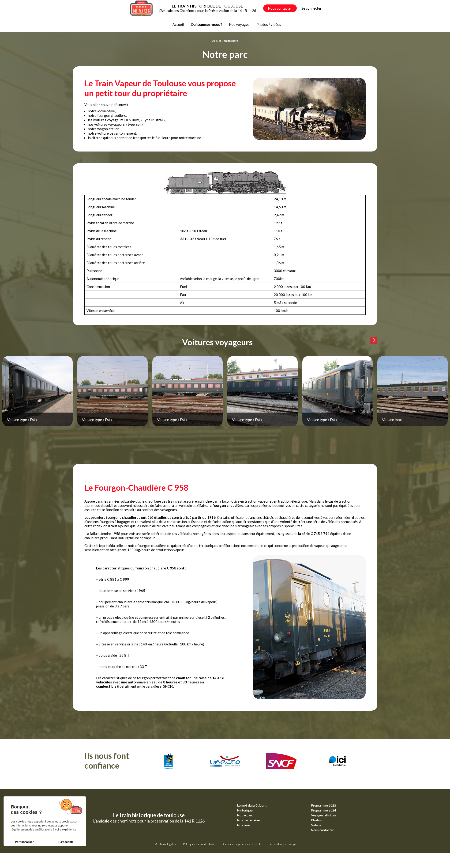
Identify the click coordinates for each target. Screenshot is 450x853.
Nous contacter (280, 8)
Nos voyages (239, 24)
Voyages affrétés (323, 815)
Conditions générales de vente (242, 844)
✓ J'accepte (65, 842)
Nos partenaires (249, 820)
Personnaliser (24, 842)
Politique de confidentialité (199, 844)
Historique (245, 810)
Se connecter (311, 8)
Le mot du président (252, 805)
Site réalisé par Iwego (282, 844)
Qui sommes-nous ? (206, 24)
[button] (373, 340)
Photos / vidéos (268, 24)
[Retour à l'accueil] (141, 8)
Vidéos (316, 825)
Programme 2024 (323, 810)
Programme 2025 (323, 805)
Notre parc (245, 815)
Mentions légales (165, 844)
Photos (316, 820)
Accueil (178, 24)
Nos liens (244, 825)
